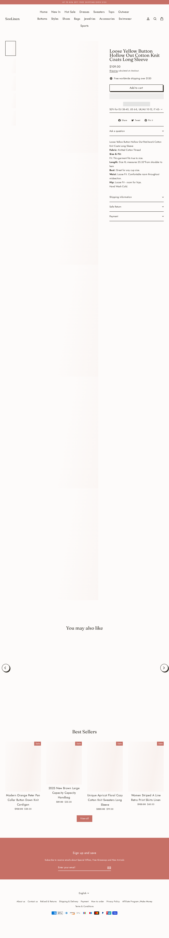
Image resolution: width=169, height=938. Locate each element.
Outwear (123, 12)
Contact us (33, 901)
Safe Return (115, 206)
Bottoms (42, 19)
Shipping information (120, 197)
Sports (84, 26)
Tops (111, 12)
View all (84, 818)
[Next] (164, 668)
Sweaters (99, 12)
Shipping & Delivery (68, 901)
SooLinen (12, 18)
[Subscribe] (109, 867)
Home (44, 12)
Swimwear (125, 19)
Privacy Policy (113, 901)
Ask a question (117, 131)
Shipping (113, 70)
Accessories (107, 19)
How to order (97, 901)
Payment (113, 216)
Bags (77, 19)
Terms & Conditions (84, 906)
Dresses (84, 12)
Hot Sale (70, 12)
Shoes (66, 19)
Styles (54, 19)
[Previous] (6, 668)
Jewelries (89, 19)
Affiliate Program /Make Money (137, 901)
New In (56, 12)
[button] (136, 96)
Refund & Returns (48, 901)
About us (21, 901)
